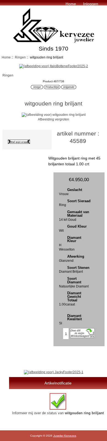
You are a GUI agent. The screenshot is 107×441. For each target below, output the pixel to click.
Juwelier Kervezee (64, 435)
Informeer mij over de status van (58, 413)
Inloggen (90, 4)
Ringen (20, 57)
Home (71, 4)
